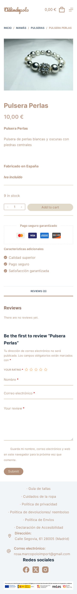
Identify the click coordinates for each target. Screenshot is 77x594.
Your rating (13, 369)
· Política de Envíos (38, 520)
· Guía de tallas (38, 488)
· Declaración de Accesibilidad (38, 527)
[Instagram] (45, 569)
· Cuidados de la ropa (38, 496)
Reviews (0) (39, 291)
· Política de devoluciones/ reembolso (38, 512)
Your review (14, 408)
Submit (13, 471)
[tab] (38, 291)
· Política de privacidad (38, 504)
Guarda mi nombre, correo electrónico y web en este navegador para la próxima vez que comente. (37, 454)
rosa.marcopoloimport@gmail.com (42, 554)
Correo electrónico (19, 393)
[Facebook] (26, 569)
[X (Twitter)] (36, 569)
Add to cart (50, 207)
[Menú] (71, 9)
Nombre (11, 379)
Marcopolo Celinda (16, 9)
